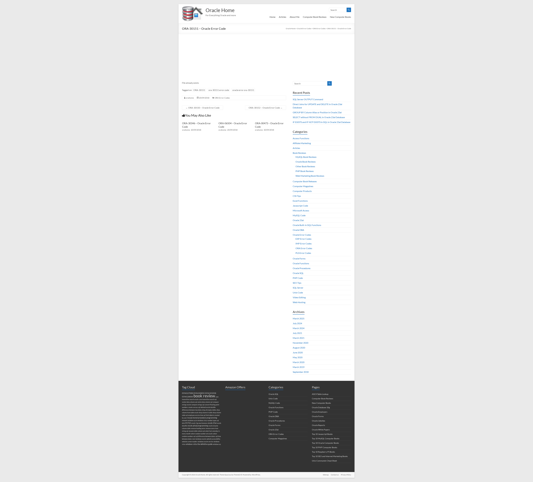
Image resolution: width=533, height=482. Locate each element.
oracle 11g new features (199, 423)
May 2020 (297, 357)
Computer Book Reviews (314, 17)
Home (272, 17)
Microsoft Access (301, 210)
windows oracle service (205, 441)
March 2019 (298, 367)
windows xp (217, 444)
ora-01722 (186, 423)
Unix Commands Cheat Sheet (324, 461)
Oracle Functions (301, 263)
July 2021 (297, 333)
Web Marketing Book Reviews (310, 175)
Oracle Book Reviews (306, 161)
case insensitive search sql (208, 399)
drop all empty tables (209, 410)
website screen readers (189, 441)
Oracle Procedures (302, 268)
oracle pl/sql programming (198, 426)
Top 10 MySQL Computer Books (325, 438)
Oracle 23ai (298, 220)
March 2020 (298, 362)
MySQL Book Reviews (306, 157)
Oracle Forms (299, 258)
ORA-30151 (199, 90)
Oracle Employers (319, 412)
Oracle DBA (298, 230)
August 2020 (299, 347)
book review (204, 395)
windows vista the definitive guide (199, 444)
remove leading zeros (198, 428)
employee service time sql (196, 415)
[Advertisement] (266, 54)
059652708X (187, 393)
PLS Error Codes (303, 253)
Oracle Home (220, 10)
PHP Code (298, 278)
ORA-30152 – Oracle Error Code (265, 107)
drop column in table (205, 412)
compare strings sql (197, 405)
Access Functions (301, 138)
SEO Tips (297, 282)
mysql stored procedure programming (202, 418)
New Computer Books (340, 17)
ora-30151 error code (218, 90)
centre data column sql (204, 402)
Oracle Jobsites (318, 421)
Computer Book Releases (305, 181)
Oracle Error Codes (302, 234)
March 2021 (298, 338)
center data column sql (189, 402)
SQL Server (298, 287)
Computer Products (302, 191)
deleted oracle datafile (208, 407)
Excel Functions (300, 200)
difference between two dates (192, 410)
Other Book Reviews (305, 166)
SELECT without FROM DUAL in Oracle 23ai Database (319, 117)
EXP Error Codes (303, 238)
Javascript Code (300, 205)
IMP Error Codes (304, 243)
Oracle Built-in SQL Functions (307, 225)
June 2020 (298, 352)
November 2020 (300, 342)
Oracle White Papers (321, 429)
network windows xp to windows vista (194, 420)
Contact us (335, 475)
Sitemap (326, 475)
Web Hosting (299, 302)
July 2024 (297, 323)
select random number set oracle (202, 434)
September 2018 (301, 372)
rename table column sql (196, 431)
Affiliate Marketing (302, 143)
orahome (190, 98)
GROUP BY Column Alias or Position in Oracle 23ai (317, 112)
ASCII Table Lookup (320, 394)
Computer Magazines (303, 186)
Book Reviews (299, 153)
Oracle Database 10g (321, 407)
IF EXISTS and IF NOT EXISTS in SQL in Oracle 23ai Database (321, 122)
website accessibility (213, 439)
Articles (282, 17)
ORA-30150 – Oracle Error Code (202, 107)
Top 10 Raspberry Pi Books (323, 452)
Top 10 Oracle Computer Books (325, 443)
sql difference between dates (205, 436)
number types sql (213, 420)
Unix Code (298, 292)
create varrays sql (194, 407)
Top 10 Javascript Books (322, 434)
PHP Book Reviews (305, 171)
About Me (294, 17)
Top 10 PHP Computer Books (324, 447)
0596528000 (187, 397)
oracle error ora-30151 (243, 90)
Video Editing (299, 297)
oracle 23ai (212, 423)
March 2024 (298, 328)
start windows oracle (199, 439)
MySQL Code (299, 215)
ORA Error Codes (222, 98)
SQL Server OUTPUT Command (308, 99)
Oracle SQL (298, 273)
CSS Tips (297, 196)
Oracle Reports (318, 425)
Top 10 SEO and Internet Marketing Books (330, 456)
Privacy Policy (346, 475)
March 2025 (298, 318)
